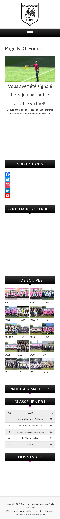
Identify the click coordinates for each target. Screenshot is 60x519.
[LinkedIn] (30, 190)
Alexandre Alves (37, 514)
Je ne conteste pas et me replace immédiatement (30, 128)
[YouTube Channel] (30, 195)
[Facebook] (30, 174)
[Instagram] (30, 185)
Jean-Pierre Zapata (43, 511)
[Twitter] (30, 179)
